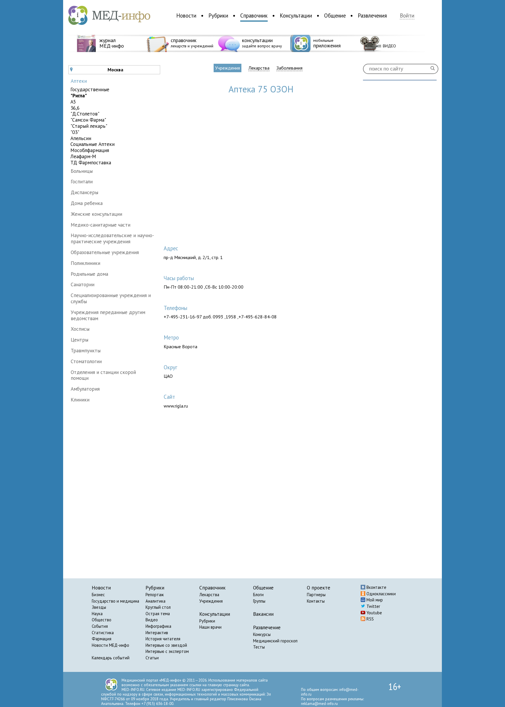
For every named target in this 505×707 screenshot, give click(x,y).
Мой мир (374, 600)
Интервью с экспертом (167, 651)
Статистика (103, 632)
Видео (152, 619)
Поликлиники (85, 263)
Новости (186, 15)
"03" (74, 132)
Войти (407, 15)
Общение (335, 15)
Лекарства (258, 68)
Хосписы (80, 328)
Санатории (82, 284)
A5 (73, 102)
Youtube (373, 612)
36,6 (74, 108)
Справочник (254, 15)
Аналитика (155, 601)
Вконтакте (375, 587)
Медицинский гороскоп (275, 641)
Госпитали (82, 181)
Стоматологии (86, 361)
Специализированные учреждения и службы (111, 298)
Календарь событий (110, 658)
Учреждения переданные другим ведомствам (108, 315)
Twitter (372, 606)
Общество (101, 619)
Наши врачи (210, 627)
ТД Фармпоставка (90, 163)
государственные (89, 90)
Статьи (152, 658)
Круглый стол (158, 607)
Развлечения (372, 15)
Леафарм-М (83, 157)
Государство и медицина (115, 601)
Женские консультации (96, 214)
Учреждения (227, 68)
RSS (369, 619)
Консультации (296, 15)
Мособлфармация (89, 150)
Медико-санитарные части (100, 224)
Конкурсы (262, 634)
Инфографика (158, 626)
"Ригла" (78, 96)
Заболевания (289, 68)
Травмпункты (86, 350)
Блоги (258, 594)
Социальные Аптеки (92, 144)
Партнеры (316, 594)
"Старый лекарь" (88, 126)
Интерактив (157, 632)
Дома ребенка (87, 203)
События (100, 626)
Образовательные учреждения (105, 252)
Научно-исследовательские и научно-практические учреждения (112, 238)
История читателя (163, 639)
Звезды (99, 607)
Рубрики (218, 15)
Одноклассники (380, 593)
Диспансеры (84, 192)
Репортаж (155, 594)
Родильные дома (89, 273)
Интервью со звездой (166, 645)
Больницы (82, 171)
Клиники (80, 399)
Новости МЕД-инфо (110, 645)
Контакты (316, 601)
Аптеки (79, 80)
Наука (97, 613)
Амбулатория (85, 388)
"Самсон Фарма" (88, 120)
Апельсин (80, 138)
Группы (259, 601)
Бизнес (98, 594)
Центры (79, 339)
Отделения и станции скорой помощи (103, 375)
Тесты (259, 647)
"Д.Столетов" (84, 114)
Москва (96, 70)
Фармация (101, 639)
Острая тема (158, 613)
